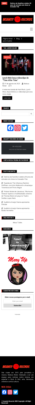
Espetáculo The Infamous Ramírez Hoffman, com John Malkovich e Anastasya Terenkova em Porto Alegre (16, 185)
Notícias (7, 57)
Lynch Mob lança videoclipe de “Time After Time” (15, 79)
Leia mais (7, 98)
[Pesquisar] (31, 114)
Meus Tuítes (17, 222)
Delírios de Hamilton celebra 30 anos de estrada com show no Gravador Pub (20, 5)
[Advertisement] (17, 332)
